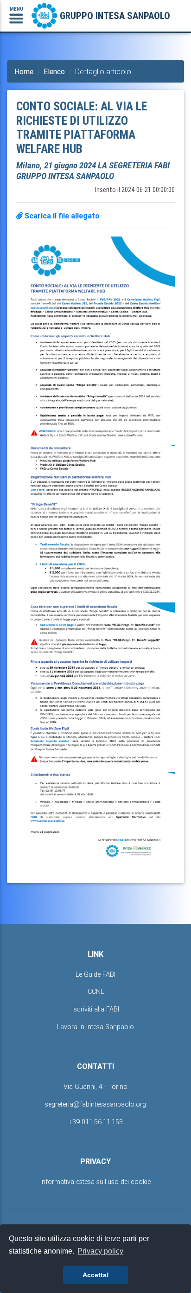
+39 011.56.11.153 (96, 1122)
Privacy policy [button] (100, 1251)
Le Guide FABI (95, 974)
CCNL (96, 991)
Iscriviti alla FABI (95, 1009)
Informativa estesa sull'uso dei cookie (95, 1182)
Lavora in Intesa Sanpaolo (95, 1027)
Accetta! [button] (96, 1275)
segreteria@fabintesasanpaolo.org (95, 1104)
